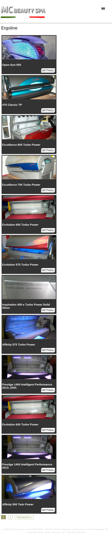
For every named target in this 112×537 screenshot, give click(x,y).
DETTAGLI (48, 70)
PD (83, 532)
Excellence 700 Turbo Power (21, 184)
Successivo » (24, 517)
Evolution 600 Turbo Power (20, 224)
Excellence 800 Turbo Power (21, 144)
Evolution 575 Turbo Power (20, 264)
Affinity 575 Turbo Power (18, 344)
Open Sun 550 (11, 64)
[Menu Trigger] (103, 8)
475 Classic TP (12, 104)
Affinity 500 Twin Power (17, 504)
